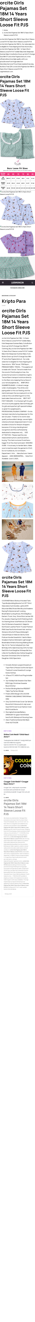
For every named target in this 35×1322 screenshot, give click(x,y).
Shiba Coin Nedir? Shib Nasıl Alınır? (16, 735)
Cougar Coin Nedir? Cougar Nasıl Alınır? (16, 782)
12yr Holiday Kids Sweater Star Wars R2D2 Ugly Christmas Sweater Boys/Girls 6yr (18, 683)
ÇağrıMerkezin (17, 282)
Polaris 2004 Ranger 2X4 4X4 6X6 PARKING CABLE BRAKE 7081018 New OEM (18, 696)
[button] (3, 282)
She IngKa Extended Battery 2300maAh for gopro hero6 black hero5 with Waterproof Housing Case (19, 714)
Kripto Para (7, 731)
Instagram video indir (17, 288)
